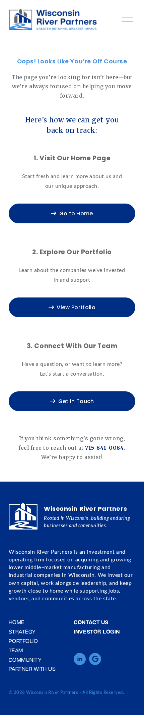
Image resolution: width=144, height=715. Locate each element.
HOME (16, 622)
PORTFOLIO (23, 641)
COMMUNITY (25, 660)
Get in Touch (76, 401)
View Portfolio (76, 307)
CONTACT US (91, 622)
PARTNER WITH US (32, 669)
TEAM (16, 650)
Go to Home (76, 213)
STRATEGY (22, 631)
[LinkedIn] (80, 659)
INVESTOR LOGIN (97, 631)
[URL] (95, 659)
